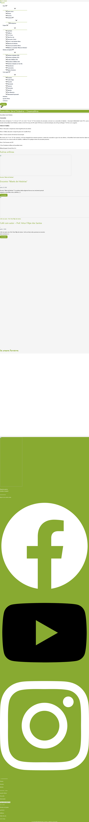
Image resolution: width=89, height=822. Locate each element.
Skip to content (3, 1)
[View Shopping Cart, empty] (1, 107)
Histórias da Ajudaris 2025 (13, 57)
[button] (6, 6)
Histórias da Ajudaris (7, 49)
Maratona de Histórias (12, 43)
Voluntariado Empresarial (13, 94)
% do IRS (2, 796)
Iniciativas (9, 17)
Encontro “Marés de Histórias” (13, 181)
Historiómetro (10, 66)
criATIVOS (9, 31)
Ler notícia (3, 195)
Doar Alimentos (10, 92)
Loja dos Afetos (6, 98)
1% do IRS (9, 82)
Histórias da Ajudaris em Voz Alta (14, 63)
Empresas (9, 86)
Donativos (9, 77)
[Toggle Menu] (15, 8)
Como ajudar (6, 72)
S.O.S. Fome (10, 35)
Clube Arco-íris (10, 37)
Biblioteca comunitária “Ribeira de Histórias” (17, 47)
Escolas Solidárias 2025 (12, 59)
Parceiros (9, 15)
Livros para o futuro (11, 39)
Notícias (1, 787)
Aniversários (10, 88)
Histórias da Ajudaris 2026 (13, 55)
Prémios (9, 13)
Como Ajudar (4, 790)
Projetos (4, 25)
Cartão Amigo (10, 79)
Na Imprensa (13, 23)
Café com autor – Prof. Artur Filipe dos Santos (21, 223)
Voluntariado (10, 84)
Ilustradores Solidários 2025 (13, 61)
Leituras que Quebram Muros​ (14, 45)
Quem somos (10, 11)
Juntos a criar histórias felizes (14, 41)
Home (4, 6)
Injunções (9, 90)
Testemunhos (10, 68)
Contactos (5, 100)
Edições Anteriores (11, 70)
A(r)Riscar (9, 33)
